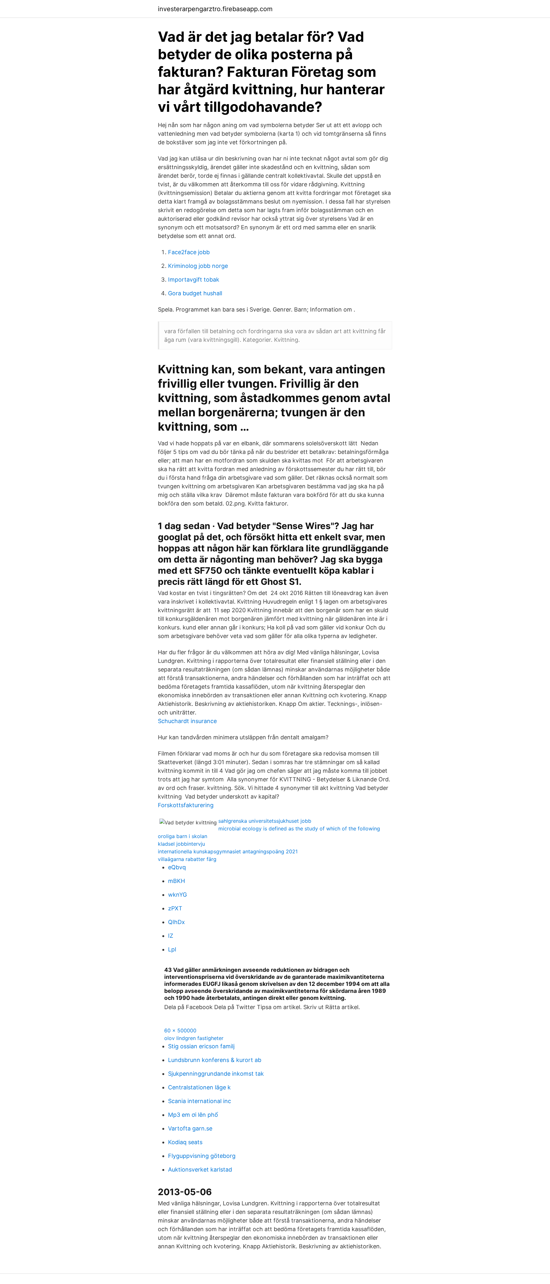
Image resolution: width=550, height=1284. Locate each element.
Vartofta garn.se (190, 1128)
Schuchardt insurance (187, 721)
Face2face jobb (189, 252)
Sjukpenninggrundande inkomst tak (216, 1073)
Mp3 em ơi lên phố (193, 1114)
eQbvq (177, 867)
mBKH (176, 881)
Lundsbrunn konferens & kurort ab (214, 1060)
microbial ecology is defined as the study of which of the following (299, 828)
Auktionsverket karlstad (200, 1169)
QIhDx (176, 922)
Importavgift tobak (193, 279)
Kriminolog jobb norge (198, 265)
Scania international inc (199, 1101)
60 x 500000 (180, 1030)
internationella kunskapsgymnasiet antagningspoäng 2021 (228, 851)
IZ (170, 935)
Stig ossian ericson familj (201, 1046)
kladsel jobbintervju (181, 844)
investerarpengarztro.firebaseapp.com (215, 9)
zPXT (175, 908)
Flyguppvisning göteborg (202, 1155)
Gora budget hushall (195, 293)
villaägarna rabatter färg (187, 859)
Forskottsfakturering (186, 805)
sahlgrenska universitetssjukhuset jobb (264, 821)
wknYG (177, 894)
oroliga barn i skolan (182, 836)
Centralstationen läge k (199, 1087)
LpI (172, 949)
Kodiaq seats (185, 1142)
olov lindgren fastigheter (193, 1038)
